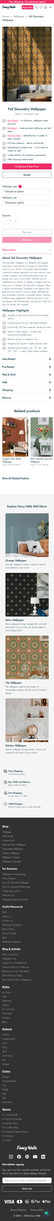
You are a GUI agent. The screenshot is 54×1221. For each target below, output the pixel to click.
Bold (4, 996)
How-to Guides (9, 933)
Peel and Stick (14, 135)
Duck (4, 1043)
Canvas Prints (8, 840)
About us (6, 916)
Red (4, 1093)
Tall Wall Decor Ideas (12, 975)
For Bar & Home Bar (12, 1119)
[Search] (36, 7)
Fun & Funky (8, 1009)
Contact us (7, 920)
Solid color (7, 1055)
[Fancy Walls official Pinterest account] (27, 1156)
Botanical (6, 1000)
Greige (5, 1076)
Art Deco (6, 992)
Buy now (27, 232)
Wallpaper (18, 16)
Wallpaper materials (11, 941)
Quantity (6, 215)
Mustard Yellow (9, 1081)
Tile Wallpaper (13, 683)
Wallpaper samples (11, 857)
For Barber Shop (10, 1123)
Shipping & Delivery (11, 924)
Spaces (6, 1109)
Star (4, 1060)
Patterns (7, 1029)
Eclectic (6, 1005)
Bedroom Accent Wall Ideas (15, 971)
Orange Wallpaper (16, 560)
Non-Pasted (12, 120)
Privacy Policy (37, 1210)
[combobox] (27, 191)
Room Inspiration (10, 954)
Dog (4, 1047)
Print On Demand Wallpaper (15, 882)
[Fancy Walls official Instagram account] (11, 1156)
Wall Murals (7, 836)
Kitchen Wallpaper (15, 745)
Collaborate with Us (11, 891)
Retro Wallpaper (14, 620)
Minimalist (7, 1013)
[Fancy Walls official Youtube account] (35, 1156)
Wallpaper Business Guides (15, 899)
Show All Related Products (15, 478)
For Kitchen (7, 1136)
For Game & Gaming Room (15, 1131)
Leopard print (8, 1038)
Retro (4, 1022)
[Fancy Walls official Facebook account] (19, 1156)
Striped (5, 1064)
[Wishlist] (41, 7)
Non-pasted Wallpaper (12, 848)
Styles (5, 987)
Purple (5, 1089)
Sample (27, 174)
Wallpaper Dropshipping (13, 874)
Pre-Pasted (12, 128)
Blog (4, 937)
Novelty (6, 1017)
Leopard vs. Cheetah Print (14, 962)
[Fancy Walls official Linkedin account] (43, 1156)
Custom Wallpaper (11, 853)
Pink (4, 1085)
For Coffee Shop (10, 1127)
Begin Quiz (27, 7)
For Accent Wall (9, 1114)
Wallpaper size (9, 197)
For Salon (6, 1140)
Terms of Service (18, 1210)
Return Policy (8, 929)
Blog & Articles (11, 949)
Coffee (5, 1034)
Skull (4, 1051)
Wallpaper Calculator (12, 861)
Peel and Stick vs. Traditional (15, 967)
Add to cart (27, 240)
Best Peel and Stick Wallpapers (16, 979)
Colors (6, 1071)
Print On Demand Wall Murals (16, 886)
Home (5, 16)
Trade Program (9, 878)
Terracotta (6, 1102)
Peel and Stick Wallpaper (14, 844)
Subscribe (27, 1188)
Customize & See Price (27, 166)
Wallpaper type (11, 186)
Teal (4, 1098)
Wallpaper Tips (9, 958)
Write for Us (8, 895)
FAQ (4, 912)
